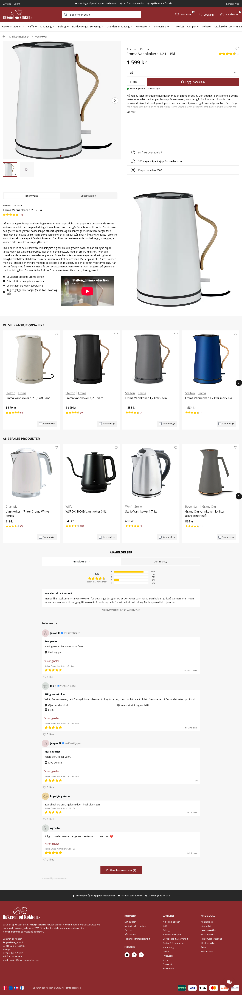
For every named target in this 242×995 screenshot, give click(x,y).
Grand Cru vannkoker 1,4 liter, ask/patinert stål (205, 514)
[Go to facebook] (141, 954)
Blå (131, 72)
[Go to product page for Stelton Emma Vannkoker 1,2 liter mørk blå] (210, 359)
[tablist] (60, 195)
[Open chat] (229, 982)
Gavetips (7, 3)
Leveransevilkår (208, 930)
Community (160, 561)
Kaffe (31, 26)
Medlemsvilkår (208, 943)
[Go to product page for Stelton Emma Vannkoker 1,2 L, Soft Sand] (31, 359)
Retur (203, 947)
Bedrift (17, 3)
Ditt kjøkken (130, 921)
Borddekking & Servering (86, 26)
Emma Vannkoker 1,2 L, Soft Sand (28, 398)
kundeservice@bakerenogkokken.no (21, 960)
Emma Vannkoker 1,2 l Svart (84, 398)
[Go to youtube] (127, 954)
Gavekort (167, 964)
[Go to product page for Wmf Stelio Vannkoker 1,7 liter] (150, 473)
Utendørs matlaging (118, 26)
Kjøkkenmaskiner (11, 26)
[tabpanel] (60, 256)
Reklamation (207, 951)
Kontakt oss (207, 921)
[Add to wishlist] (236, 48)
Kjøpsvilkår (206, 926)
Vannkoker (41, 36)
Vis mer (131, 112)
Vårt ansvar (130, 934)
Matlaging (46, 26)
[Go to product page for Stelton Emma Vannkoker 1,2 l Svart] (91, 359)
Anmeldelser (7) (82, 561)
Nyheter (207, 26)
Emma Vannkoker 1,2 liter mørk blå (208, 398)
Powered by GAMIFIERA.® (54, 878)
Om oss (128, 930)
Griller (166, 951)
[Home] (17, 14)
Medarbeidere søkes (135, 926)
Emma (144, 49)
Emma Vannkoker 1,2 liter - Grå (146, 398)
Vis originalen (52, 661)
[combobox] (101, 14)
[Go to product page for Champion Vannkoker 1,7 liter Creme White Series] (31, 473)
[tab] (60, 156)
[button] (228, 55)
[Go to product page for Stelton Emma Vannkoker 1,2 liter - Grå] (150, 359)
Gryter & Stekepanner (173, 943)
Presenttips (168, 968)
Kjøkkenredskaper (172, 934)
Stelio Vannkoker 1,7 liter (142, 511)
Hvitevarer (142, 26)
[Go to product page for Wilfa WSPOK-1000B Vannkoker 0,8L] (91, 473)
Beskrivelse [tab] (31, 195)
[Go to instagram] (134, 954)
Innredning (160, 26)
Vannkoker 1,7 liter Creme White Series (27, 514)
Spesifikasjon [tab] (88, 195)
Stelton (132, 49)
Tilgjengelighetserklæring (137, 938)
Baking (62, 26)
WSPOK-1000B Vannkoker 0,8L (86, 511)
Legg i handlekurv (195, 82)
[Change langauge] (5, 988)
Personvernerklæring (211, 938)
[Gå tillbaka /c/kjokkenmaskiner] (4, 36)
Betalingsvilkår (208, 934)
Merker (180, 26)
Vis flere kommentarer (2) (121, 870)
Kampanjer (193, 26)
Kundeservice (232, 3)
